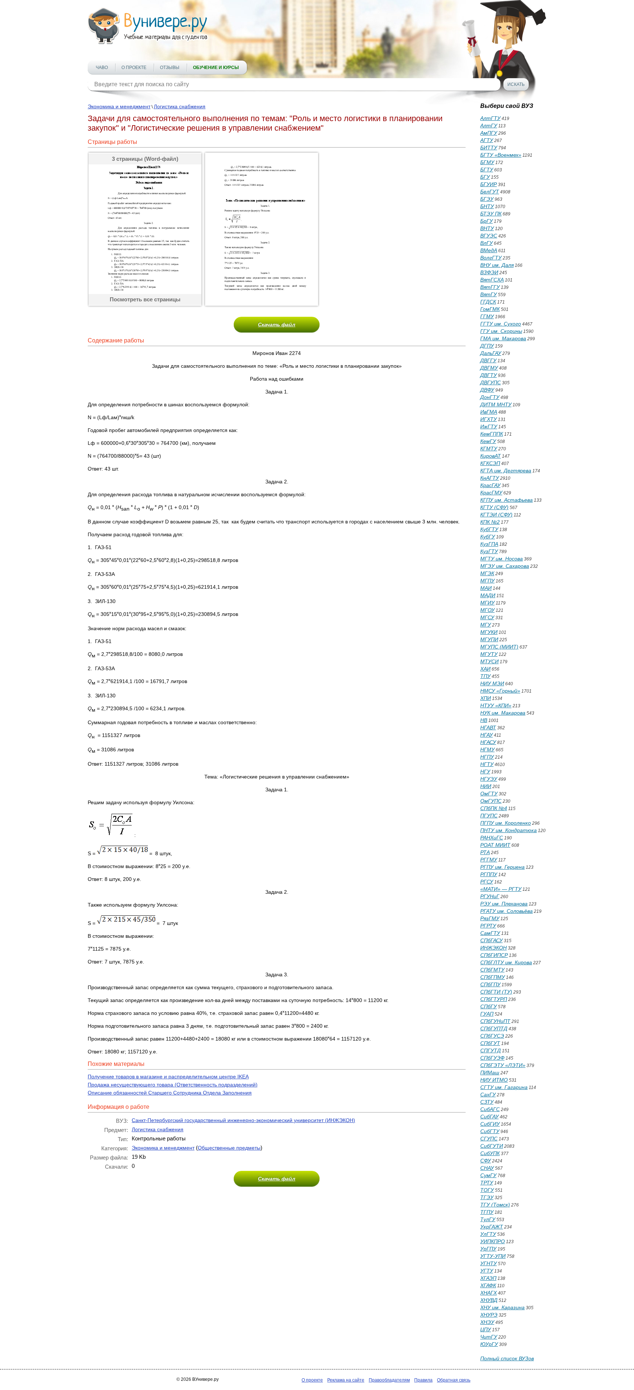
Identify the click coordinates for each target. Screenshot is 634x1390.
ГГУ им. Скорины (501, 331)
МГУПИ (489, 639)
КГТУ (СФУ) (494, 507)
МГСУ (487, 617)
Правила (423, 1380)
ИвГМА (488, 412)
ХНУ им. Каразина (502, 1307)
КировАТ (490, 456)
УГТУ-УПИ (493, 1256)
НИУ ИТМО (494, 1080)
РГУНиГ (489, 896)
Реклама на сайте (345, 1380)
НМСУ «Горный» (500, 691)
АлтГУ (488, 125)
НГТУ (486, 764)
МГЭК (487, 573)
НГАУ (486, 735)
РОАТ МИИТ (495, 845)
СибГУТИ (491, 1146)
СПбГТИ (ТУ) (496, 992)
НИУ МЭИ (492, 683)
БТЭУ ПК (491, 214)
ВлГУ (486, 243)
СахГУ (488, 1094)
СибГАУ (489, 1116)
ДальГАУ (490, 353)
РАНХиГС (491, 838)
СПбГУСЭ (492, 1036)
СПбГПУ (490, 984)
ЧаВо (102, 67)
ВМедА (488, 250)
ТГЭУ (486, 1197)
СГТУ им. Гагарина (504, 1087)
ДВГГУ (488, 360)
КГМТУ (488, 448)
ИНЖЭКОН (493, 948)
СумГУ (488, 1175)
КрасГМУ (491, 493)
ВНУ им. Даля (497, 265)
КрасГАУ (490, 485)
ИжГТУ (488, 426)
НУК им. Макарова (502, 713)
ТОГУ (487, 1190)
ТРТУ (486, 1183)
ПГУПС (489, 816)
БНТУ (487, 206)
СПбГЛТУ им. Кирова (506, 962)
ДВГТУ (488, 375)
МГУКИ (489, 632)
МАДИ (487, 595)
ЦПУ (485, 1329)
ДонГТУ (489, 397)
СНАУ (487, 1168)
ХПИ (485, 698)
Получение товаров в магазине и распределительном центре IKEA (168, 1076)
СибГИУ (490, 1124)
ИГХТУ (488, 419)
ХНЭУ (487, 1322)
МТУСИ (489, 661)
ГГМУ (487, 316)
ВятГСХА (492, 280)
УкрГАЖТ (491, 1227)
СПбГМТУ (492, 970)
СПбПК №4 (493, 808)
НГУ (485, 771)
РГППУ (488, 874)
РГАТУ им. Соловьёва (506, 911)
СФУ (485, 1161)
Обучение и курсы (216, 67)
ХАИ (485, 669)
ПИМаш (489, 1072)
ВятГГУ (490, 287)
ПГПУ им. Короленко (505, 823)
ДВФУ (487, 390)
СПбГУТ (490, 1043)
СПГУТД (490, 1050)
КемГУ (488, 441)
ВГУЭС (488, 236)
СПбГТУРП (493, 999)
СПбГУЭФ (492, 1058)
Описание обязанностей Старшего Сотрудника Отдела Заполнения (170, 1093)
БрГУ (486, 221)
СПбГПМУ (492, 977)
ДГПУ (487, 346)
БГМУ (487, 162)
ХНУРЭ (489, 1315)
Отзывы (169, 67)
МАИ (486, 588)
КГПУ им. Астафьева (506, 500)
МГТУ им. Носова (501, 559)
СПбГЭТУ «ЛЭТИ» (502, 1065)
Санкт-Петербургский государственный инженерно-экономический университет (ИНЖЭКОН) (243, 1120)
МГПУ (487, 581)
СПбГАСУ (491, 940)
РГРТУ (488, 926)
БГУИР (488, 184)
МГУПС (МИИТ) (499, 647)
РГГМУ (488, 860)
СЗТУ (486, 1102)
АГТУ (486, 140)
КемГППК (491, 434)
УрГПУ (488, 1249)
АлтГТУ (490, 118)
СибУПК (490, 1153)
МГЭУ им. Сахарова (504, 566)
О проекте (133, 67)
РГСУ (486, 882)
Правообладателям (389, 1380)
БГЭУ (486, 199)
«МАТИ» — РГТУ (500, 889)
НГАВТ (488, 727)
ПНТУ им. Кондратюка (508, 830)
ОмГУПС (491, 801)
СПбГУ (488, 1006)
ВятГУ (488, 294)
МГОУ (487, 610)
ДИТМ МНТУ (495, 404)
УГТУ (486, 1271)
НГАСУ (488, 742)
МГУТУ (489, 654)
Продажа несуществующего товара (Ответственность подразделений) (173, 1085)
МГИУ (487, 603)
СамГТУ (490, 933)
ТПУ (485, 676)
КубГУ (487, 537)
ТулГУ (487, 1219)
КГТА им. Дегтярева (505, 470)
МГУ (485, 625)
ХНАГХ (488, 1293)
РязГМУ (489, 918)
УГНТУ (488, 1263)
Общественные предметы (229, 1148)
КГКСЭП (490, 463)
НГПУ (487, 757)
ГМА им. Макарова (503, 338)
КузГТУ (489, 551)
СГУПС (489, 1139)
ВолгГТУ (491, 258)
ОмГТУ (489, 793)
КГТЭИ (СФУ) (496, 515)
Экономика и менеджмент (119, 106)
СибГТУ (489, 1131)
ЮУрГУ (489, 1344)
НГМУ (487, 749)
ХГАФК (488, 1285)
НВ (483, 720)
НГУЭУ (488, 779)
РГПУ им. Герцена (502, 867)
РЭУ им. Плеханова (504, 904)
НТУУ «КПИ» (495, 705)
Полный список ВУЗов (507, 1358)
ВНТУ (487, 228)
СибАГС (490, 1109)
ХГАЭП (488, 1278)
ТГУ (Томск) (495, 1205)
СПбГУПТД (493, 1028)
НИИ (485, 786)
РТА (485, 852)
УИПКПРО (492, 1241)
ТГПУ (486, 1212)
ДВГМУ (489, 368)
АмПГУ (488, 133)
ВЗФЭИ (489, 272)
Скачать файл (276, 324)
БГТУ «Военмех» (500, 155)
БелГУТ (489, 192)
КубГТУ (489, 529)
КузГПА (489, 544)
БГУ (485, 177)
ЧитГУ (488, 1337)
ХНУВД (489, 1300)
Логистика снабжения (179, 106)
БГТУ (486, 170)
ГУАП (486, 1014)
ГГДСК (488, 302)
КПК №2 (490, 522)
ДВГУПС (490, 382)
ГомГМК (490, 309)
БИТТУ (488, 147)
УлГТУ (488, 1234)
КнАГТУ (489, 478)
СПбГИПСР (494, 955)
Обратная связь (453, 1380)
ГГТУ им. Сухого (500, 324)
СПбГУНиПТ (495, 1021)
